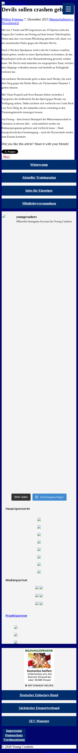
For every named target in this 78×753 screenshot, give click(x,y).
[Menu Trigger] (68, 9)
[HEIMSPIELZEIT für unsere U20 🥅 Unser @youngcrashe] (20, 377)
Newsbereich (10, 23)
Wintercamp (39, 164)
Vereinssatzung (14, 739)
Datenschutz (14, 735)
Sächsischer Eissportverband (39, 708)
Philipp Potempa (12, 19)
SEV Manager (39, 721)
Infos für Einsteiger (39, 190)
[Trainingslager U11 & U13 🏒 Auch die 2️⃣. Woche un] (58, 452)
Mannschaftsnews (61, 19)
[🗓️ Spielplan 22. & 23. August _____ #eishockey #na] (58, 240)
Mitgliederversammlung (39, 203)
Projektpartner (16, 615)
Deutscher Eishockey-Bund (39, 695)
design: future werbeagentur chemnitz (60, 752)
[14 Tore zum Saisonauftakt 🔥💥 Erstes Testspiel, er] (58, 369)
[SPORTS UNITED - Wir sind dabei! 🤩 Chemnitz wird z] (20, 284)
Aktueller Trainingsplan (39, 177)
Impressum (14, 730)
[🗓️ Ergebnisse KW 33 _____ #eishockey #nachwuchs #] (20, 426)
